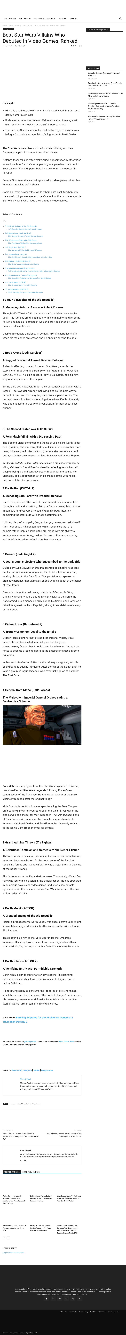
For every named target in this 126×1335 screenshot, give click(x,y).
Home (5, 25)
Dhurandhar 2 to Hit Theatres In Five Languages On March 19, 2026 (14, 1228)
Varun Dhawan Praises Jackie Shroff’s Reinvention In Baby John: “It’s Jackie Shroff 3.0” (21, 1136)
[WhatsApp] (22, 51)
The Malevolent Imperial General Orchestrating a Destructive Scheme (35, 271)
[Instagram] (53, 1298)
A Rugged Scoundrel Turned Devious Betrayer (26, 236)
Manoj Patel (9, 46)
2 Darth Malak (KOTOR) (16, 282)
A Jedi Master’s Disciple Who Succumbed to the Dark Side (31, 257)
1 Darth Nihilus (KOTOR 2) (18, 289)
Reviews (62, 18)
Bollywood (10, 18)
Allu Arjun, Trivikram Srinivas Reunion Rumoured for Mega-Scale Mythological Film (40, 1228)
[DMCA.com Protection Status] (55, 1333)
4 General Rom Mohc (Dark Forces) (21, 268)
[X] (10, 51)
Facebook (16, 1070)
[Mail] (59, 1298)
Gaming (73, 18)
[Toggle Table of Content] (4, 221)
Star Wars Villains (24, 1104)
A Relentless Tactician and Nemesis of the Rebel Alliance (30, 278)
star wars (13, 1104)
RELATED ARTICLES (12, 1172)
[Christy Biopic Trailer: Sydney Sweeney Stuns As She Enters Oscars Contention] (42, 1185)
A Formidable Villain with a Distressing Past (26, 243)
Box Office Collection (44, 18)
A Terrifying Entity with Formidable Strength (27, 292)
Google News (47, 1070)
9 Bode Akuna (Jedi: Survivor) (19, 233)
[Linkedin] (26, 1160)
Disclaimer (102, 1312)
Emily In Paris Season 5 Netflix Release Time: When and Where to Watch (105, 94)
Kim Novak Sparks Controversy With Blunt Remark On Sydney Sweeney (104, 117)
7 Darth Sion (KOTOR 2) (16, 247)
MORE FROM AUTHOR (31, 1172)
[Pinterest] (16, 51)
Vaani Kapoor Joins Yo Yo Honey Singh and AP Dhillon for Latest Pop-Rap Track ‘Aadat (69, 1198)
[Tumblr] (73, 1298)
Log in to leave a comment (13, 1252)
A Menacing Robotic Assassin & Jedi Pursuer (26, 229)
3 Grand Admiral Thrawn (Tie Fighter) (22, 275)
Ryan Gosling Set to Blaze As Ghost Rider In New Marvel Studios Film (105, 84)
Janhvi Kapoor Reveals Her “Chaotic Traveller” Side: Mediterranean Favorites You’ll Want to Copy (103, 106)
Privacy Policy (83, 1312)
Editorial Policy (113, 1312)
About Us (63, 1312)
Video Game (36, 1104)
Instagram (27, 1070)
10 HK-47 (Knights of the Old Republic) (22, 226)
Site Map (93, 1312)
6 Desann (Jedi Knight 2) (17, 254)
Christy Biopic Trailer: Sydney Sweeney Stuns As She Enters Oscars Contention (41, 1198)
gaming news (30, 1041)
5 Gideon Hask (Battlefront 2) (19, 261)
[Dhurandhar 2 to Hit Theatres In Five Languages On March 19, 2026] (15, 1215)
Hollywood (25, 18)
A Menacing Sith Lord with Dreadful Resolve (26, 250)
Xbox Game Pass (66, 1041)
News (11, 25)
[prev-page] (4, 1237)
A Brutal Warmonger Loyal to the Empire (24, 264)
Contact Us (72, 1312)
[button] (120, 19)
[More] (28, 51)
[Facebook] (5, 51)
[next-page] (8, 1237)
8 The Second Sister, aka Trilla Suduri (22, 240)
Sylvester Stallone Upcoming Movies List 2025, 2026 (104, 74)
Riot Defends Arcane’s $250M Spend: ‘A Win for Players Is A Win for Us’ (63, 1135)
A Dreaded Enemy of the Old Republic (23, 285)
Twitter (36, 1070)
